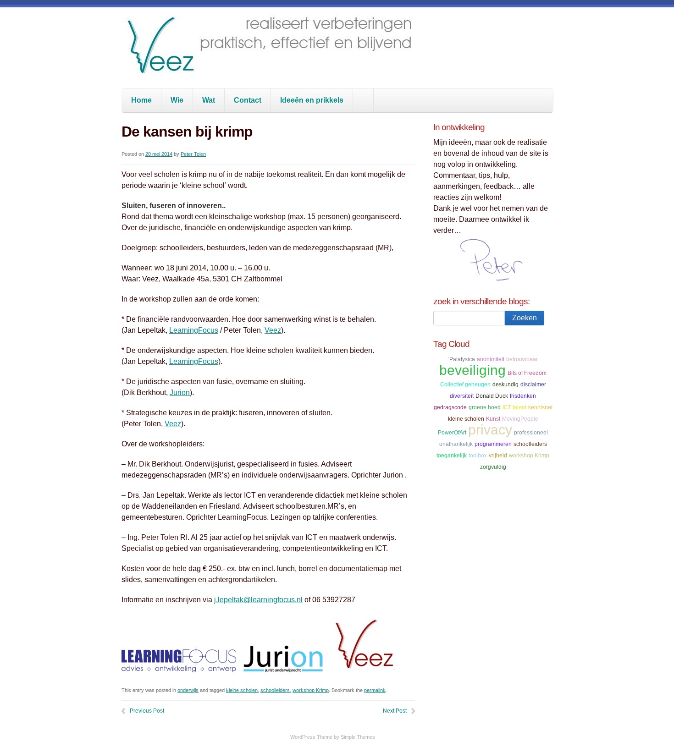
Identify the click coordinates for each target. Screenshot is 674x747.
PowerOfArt (452, 432)
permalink (375, 690)
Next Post (395, 711)
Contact (247, 100)
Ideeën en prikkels (311, 100)
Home (141, 100)
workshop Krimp (311, 690)
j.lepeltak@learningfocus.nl (258, 600)
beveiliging (472, 370)
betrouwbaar (522, 359)
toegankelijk (451, 455)
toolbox (478, 455)
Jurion (180, 392)
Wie (177, 100)
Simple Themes (358, 737)
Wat (208, 100)
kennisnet (540, 407)
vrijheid (498, 455)
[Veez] (271, 66)
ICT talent (514, 407)
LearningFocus (193, 330)
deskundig (505, 384)
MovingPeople (520, 419)
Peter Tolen (193, 154)
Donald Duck (491, 396)
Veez (273, 330)
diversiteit (462, 396)
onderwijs (188, 690)
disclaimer (533, 384)
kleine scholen (242, 690)
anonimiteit (490, 359)
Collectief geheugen (465, 384)
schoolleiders (275, 690)
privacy (490, 429)
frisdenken (523, 396)
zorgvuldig (493, 467)
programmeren (493, 444)
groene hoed (485, 407)
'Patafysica (461, 359)
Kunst (493, 419)
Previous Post (147, 711)
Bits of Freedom (527, 373)
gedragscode (450, 407)
